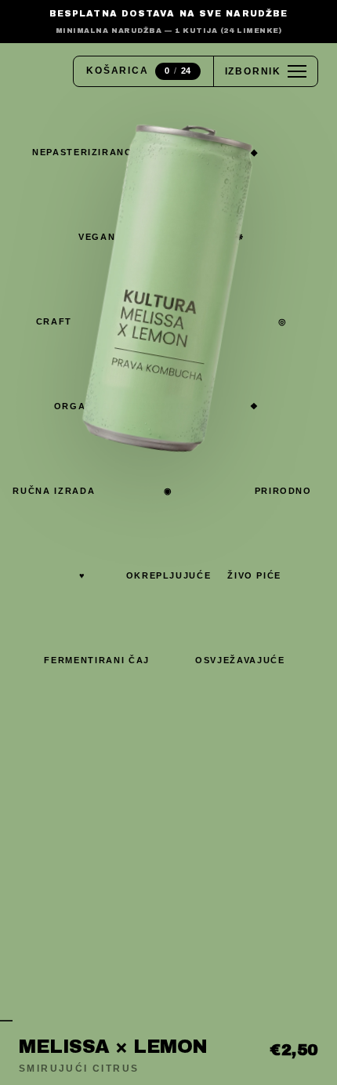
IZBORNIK (253, 71)
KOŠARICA (138, 70)
